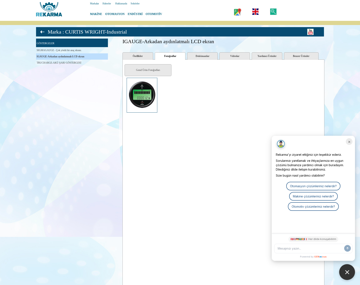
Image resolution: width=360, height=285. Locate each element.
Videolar (234, 56)
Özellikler (138, 56)
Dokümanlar (202, 56)
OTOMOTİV (154, 14)
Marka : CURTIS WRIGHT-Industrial (87, 32)
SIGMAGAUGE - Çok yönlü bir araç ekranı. (59, 50)
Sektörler (135, 3)
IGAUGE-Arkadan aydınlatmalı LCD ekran (60, 56)
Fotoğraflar (170, 56)
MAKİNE (96, 14)
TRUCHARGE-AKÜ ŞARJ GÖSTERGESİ (59, 62)
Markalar (94, 3)
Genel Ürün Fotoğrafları (148, 70)
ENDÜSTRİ (135, 14)
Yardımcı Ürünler (267, 56)
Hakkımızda (121, 3)
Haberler (106, 3)
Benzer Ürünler (301, 56)
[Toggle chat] (347, 272)
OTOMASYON (115, 14)
